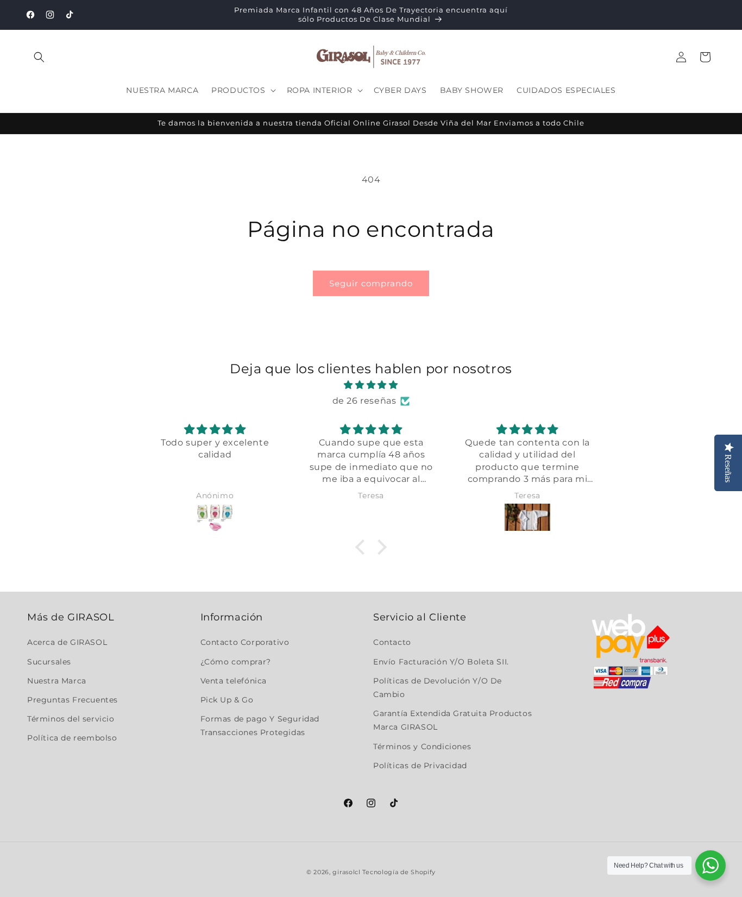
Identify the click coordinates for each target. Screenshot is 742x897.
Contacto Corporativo (245, 642)
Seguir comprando (371, 283)
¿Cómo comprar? (235, 662)
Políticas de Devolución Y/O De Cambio (437, 687)
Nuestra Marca (56, 681)
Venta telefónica (233, 681)
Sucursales (49, 662)
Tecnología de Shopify (399, 872)
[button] (39, 57)
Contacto (392, 642)
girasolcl (346, 872)
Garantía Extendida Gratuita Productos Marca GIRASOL (452, 720)
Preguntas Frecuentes (72, 700)
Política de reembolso (72, 738)
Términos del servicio (71, 719)
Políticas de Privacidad (420, 765)
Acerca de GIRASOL (67, 642)
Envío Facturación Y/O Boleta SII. (441, 662)
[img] (371, 385)
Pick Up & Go (227, 700)
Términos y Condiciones (422, 746)
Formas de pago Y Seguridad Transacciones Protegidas (260, 725)
